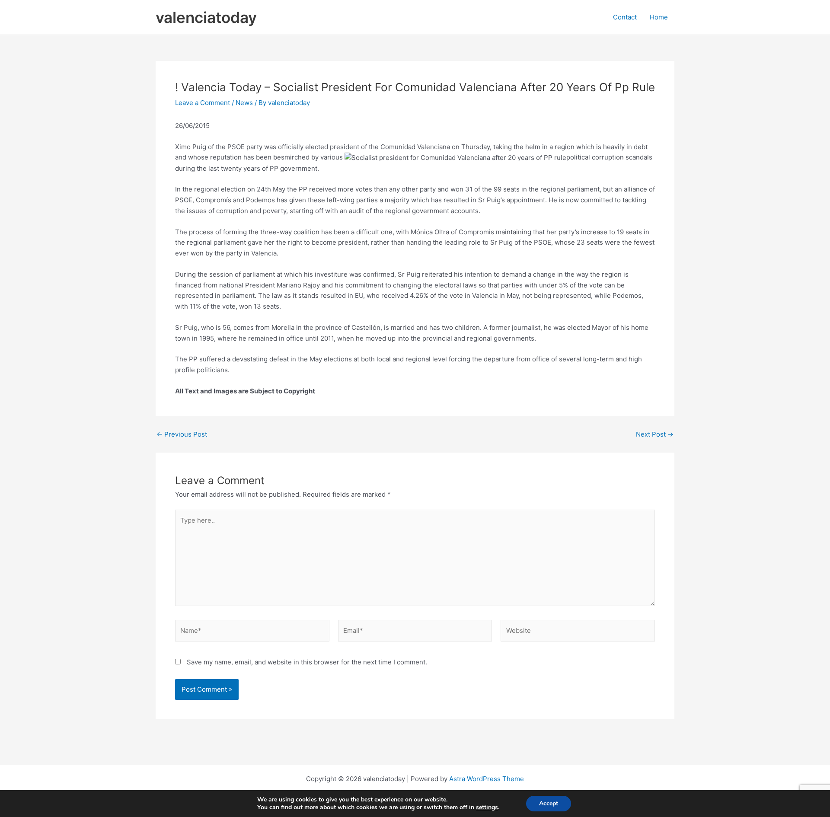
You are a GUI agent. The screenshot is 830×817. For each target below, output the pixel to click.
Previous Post (181, 434)
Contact (625, 17)
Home (659, 17)
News (244, 103)
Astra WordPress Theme (486, 779)
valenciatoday (206, 17)
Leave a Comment (202, 103)
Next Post (655, 434)
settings (487, 807)
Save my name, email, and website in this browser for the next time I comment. (307, 662)
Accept (548, 803)
